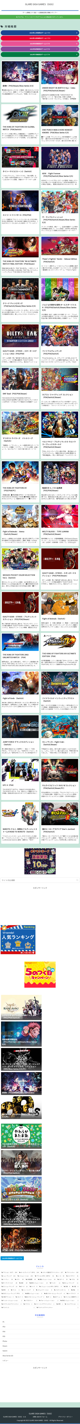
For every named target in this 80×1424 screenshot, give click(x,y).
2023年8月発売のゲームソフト (40, 49)
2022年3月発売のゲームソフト (12, 1258)
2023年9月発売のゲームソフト (40, 44)
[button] (77, 880)
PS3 (4, 1327)
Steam (5, 1346)
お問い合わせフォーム (40, 1417)
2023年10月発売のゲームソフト (40, 38)
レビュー (5, 1360)
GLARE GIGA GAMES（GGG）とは (14, 1417)
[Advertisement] (40, 904)
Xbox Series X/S (8, 1356)
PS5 (4, 1336)
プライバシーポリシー (65, 1417)
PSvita (5, 1341)
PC (3, 1322)
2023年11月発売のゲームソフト (40, 33)
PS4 (4, 1331)
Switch (5, 1351)
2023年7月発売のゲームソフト (40, 54)
